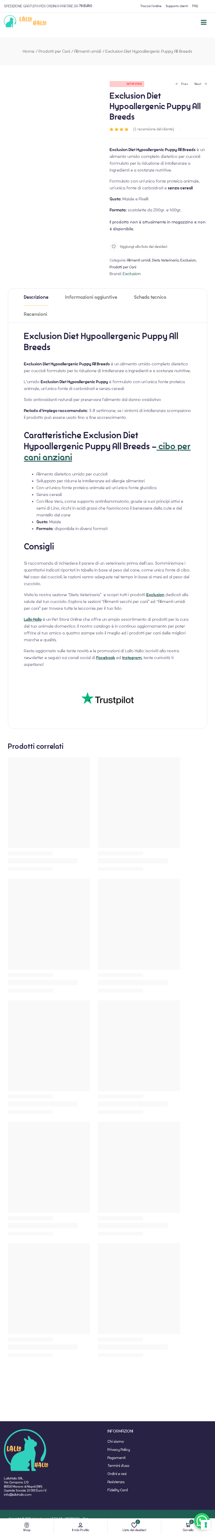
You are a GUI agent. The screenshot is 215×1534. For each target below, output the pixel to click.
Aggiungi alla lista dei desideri (143, 246)
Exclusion (188, 260)
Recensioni (35, 314)
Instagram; (132, 658)
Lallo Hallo (33, 619)
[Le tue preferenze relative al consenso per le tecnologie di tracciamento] (206, 1525)
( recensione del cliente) (153, 129)
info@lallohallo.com (17, 1494)
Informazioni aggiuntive (91, 297)
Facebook (105, 658)
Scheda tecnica (150, 297)
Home (28, 51)
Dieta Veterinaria (165, 260)
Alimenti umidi (87, 51)
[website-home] (25, 22)
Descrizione (36, 297)
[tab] (36, 297)
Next (198, 84)
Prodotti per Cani (54, 51)
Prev (181, 84)
